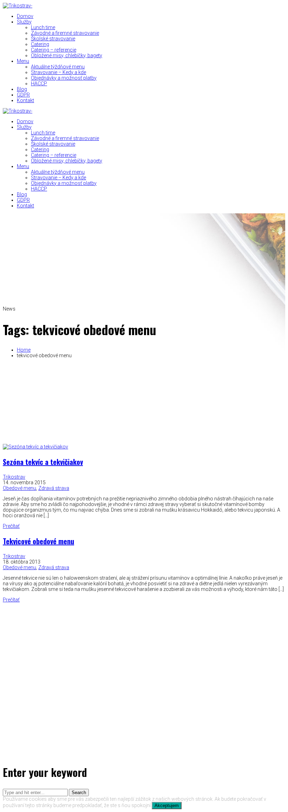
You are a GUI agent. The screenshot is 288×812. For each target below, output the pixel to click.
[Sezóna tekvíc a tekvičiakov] (35, 447)
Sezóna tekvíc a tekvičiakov (43, 462)
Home (24, 350)
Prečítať (11, 526)
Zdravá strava (53, 488)
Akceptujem (167, 805)
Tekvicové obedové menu (38, 541)
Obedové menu (19, 488)
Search (79, 792)
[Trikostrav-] (17, 5)
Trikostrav (14, 477)
